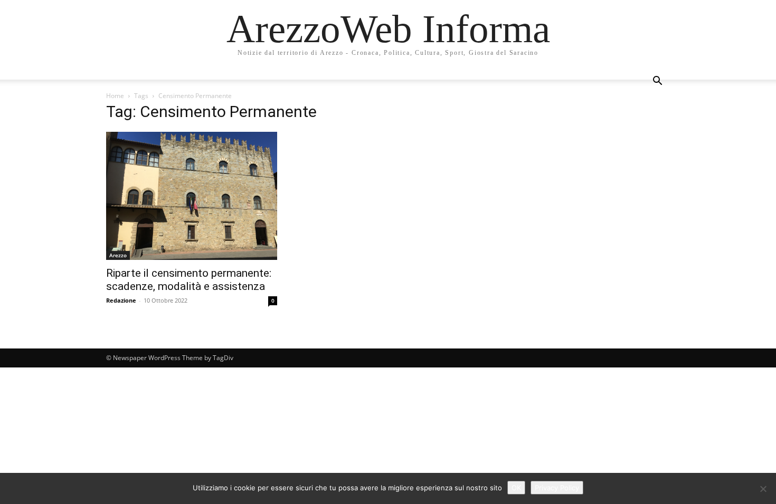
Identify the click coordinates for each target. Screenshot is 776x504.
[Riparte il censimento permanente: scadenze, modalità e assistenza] (191, 196)
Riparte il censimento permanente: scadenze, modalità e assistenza (188, 280)
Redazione (121, 300)
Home (115, 95)
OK (516, 487)
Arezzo (118, 255)
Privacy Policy (557, 487)
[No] (763, 488)
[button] (657, 82)
